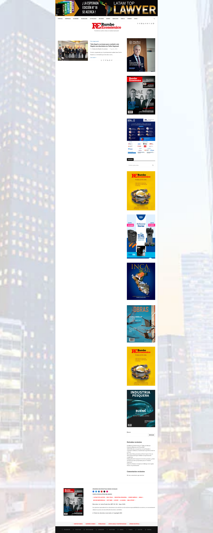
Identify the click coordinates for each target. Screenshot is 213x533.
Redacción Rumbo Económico (100, 49)
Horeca (123, 18)
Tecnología (84, 18)
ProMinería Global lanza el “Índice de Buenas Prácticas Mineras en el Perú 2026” (139, 446)
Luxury (116, 500)
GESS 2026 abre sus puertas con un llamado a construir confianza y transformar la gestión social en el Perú (141, 450)
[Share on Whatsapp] (109, 60)
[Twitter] (96, 491)
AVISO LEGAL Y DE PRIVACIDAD (117, 524)
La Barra (123, 500)
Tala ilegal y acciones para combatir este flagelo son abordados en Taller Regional (104, 45)
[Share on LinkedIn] (107, 60)
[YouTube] (102, 491)
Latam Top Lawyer (99, 497)
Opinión (129, 18)
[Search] (154, 18)
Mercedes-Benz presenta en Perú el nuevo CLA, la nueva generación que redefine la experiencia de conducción (140, 455)
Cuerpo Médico (132, 497)
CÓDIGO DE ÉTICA (134, 524)
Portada (60, 18)
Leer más (92, 57)
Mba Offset (130, 500)
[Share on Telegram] (111, 60)
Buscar (129, 432)
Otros (135, 18)
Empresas (68, 18)
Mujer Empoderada (99, 500)
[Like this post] (101, 60)
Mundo (108, 18)
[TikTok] (104, 491)
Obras (141, 497)
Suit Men (109, 500)
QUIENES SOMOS (90, 524)
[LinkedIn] (99, 491)
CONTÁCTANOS (78, 524)
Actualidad (93, 18)
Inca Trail (109, 497)
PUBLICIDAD (102, 524)
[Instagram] (107, 491)
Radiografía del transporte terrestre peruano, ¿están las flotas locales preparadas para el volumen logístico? (141, 460)
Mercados (115, 18)
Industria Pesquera (120, 497)
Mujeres (101, 18)
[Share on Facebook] (103, 60)
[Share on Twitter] (105, 60)
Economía (76, 18)
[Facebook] (93, 491)
